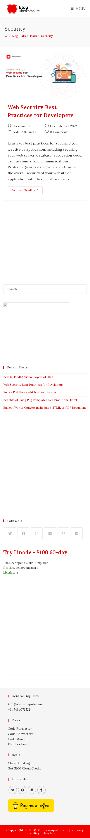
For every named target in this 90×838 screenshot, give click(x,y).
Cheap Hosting (19, 763)
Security (47, 36)
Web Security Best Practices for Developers (33, 385)
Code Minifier (18, 739)
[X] (10, 533)
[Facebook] (23, 533)
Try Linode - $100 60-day (35, 552)
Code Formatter (20, 729)
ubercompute (22, 126)
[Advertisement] (45, 243)
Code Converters (20, 734)
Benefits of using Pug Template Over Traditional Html (40, 400)
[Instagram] (37, 533)
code (16, 132)
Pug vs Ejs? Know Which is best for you (29, 392)
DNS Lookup (17, 744)
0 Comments (59, 132)
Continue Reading (27, 191)
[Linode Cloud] (36, 329)
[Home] (6, 36)
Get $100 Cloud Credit (24, 768)
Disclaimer (51, 833)
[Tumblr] (41, 790)
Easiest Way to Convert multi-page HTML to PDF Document (44, 408)
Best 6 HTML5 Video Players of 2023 (28, 377)
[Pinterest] (63, 533)
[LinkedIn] (50, 533)
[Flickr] (77, 533)
